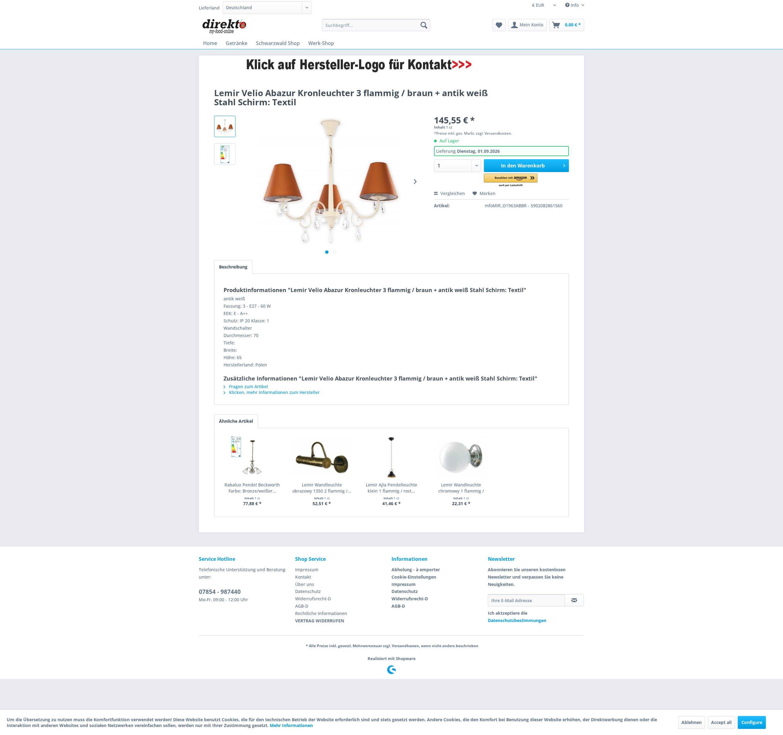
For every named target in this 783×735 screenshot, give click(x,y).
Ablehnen (691, 722)
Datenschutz (308, 591)
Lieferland (209, 8)
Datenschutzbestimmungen (517, 620)
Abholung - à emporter (416, 569)
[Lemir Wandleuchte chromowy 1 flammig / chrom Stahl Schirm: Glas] (461, 457)
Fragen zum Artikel (248, 386)
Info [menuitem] (575, 5)
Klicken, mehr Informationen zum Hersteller (274, 392)
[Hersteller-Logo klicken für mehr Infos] (391, 64)
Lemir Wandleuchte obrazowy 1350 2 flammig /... (321, 488)
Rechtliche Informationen (321, 613)
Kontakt (303, 577)
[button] (510, 180)
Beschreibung (233, 267)
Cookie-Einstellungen (414, 577)
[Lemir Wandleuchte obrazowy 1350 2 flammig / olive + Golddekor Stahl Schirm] (322, 457)
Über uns (304, 584)
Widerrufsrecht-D (313, 599)
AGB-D (301, 606)
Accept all (721, 722)
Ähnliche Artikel (236, 421)
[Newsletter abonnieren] (574, 600)
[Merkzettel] (499, 25)
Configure (751, 722)
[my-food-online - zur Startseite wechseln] (224, 26)
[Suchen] (423, 25)
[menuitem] (376, 25)
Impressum (306, 569)
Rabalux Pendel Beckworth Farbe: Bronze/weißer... (252, 488)
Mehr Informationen (291, 725)
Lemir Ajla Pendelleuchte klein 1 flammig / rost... (391, 488)
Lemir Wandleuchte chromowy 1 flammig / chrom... (461, 488)
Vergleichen (452, 193)
